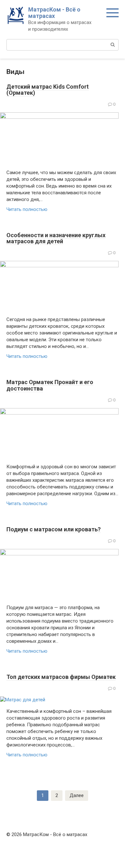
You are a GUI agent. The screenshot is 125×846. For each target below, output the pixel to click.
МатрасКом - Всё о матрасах (54, 12)
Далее (77, 795)
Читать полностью (26, 209)
